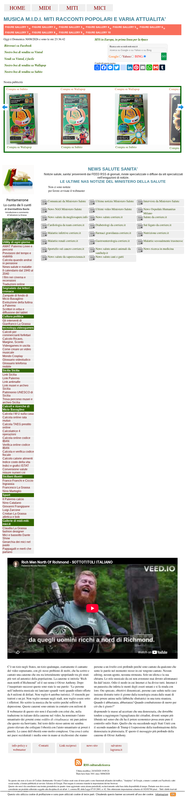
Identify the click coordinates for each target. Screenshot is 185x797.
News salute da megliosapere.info (68, 217)
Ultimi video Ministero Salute (114, 209)
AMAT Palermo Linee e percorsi (17, 248)
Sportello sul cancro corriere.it (66, 249)
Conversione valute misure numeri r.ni (15, 471)
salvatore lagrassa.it (116, 747)
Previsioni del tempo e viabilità (17, 255)
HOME (17, 7)
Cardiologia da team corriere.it (66, 225)
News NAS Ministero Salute (65, 209)
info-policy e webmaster (19, 747)
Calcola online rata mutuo (15, 419)
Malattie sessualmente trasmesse (163, 241)
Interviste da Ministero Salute (161, 201)
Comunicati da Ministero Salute (67, 201)
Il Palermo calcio (13, 499)
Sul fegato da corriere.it (157, 225)
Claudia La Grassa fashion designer (15, 530)
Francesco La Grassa (16, 487)
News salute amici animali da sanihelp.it (113, 250)
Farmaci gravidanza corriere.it (113, 233)
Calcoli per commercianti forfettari (17, 333)
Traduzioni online (14, 284)
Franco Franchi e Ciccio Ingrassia (18, 482)
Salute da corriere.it (155, 217)
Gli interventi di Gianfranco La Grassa (17, 322)
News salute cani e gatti (110, 256)
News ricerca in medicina (158, 249)
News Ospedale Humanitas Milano (159, 210)
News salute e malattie (17, 266)
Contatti (44, 745)
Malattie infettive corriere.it (64, 233)
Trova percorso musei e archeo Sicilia (18, 401)
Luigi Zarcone (11, 510)
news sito (92, 745)
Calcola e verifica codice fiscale (18, 453)
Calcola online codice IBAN (16, 439)
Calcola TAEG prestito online (17, 426)
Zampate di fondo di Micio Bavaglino (15, 297)
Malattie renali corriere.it (63, 241)
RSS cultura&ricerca (96, 765)
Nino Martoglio (12, 491)
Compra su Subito (17, 89)
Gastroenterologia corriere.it (113, 241)
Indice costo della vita (16, 462)
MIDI (45, 7)
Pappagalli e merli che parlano (17, 550)
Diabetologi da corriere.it (111, 225)
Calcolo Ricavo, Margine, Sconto (13, 340)
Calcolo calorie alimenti (18, 458)
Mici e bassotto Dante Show (16, 536)
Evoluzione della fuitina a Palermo (18, 304)
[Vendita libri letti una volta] (18, 179)
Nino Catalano (12, 502)
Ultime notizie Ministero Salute (115, 201)
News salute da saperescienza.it (66, 256)
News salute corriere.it (109, 217)
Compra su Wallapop (19, 147)
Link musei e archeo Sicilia (15, 387)
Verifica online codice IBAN (16, 446)
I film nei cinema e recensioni (14, 279)
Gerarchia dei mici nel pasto (17, 543)
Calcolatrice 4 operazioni (11, 433)
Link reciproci (67, 745)
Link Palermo (11, 378)
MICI (100, 7)
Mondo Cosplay (13, 356)
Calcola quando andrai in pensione (17, 261)
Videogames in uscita (16, 345)
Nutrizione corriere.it (156, 233)
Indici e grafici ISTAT (16, 465)
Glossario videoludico (16, 359)
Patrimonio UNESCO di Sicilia (18, 394)
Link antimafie (11, 381)
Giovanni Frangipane (16, 506)
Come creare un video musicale (17, 351)
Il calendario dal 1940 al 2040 (18, 272)
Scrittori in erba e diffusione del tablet (15, 311)
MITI (72, 7)
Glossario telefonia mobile (15, 365)
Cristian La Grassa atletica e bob (14, 515)
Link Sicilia (10, 374)
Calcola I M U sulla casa (18, 413)
